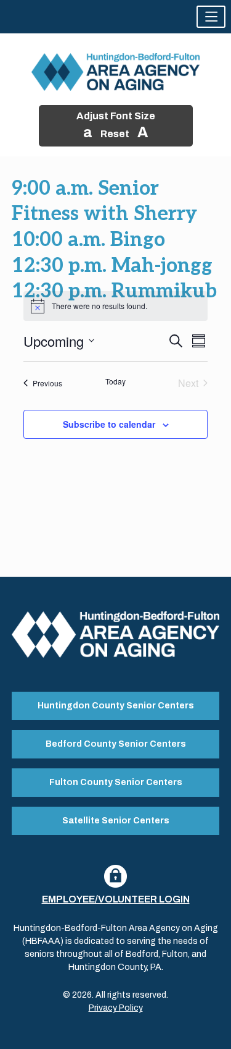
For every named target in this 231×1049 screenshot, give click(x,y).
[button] (211, 17)
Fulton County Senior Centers (115, 782)
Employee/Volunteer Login (116, 899)
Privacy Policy (116, 1008)
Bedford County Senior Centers (116, 744)
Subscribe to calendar (109, 424)
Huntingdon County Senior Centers (116, 705)
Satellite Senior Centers (115, 820)
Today (115, 381)
